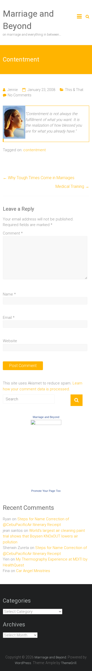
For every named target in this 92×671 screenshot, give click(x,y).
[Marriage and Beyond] (46, 422)
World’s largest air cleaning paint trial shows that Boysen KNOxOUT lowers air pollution (44, 536)
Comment (13, 233)
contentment (34, 150)
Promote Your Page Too (46, 490)
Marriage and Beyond (46, 417)
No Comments (19, 95)
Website (10, 341)
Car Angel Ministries (33, 570)
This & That (74, 90)
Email (9, 317)
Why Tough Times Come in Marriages (38, 177)
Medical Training (72, 186)
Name (9, 294)
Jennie (12, 90)
